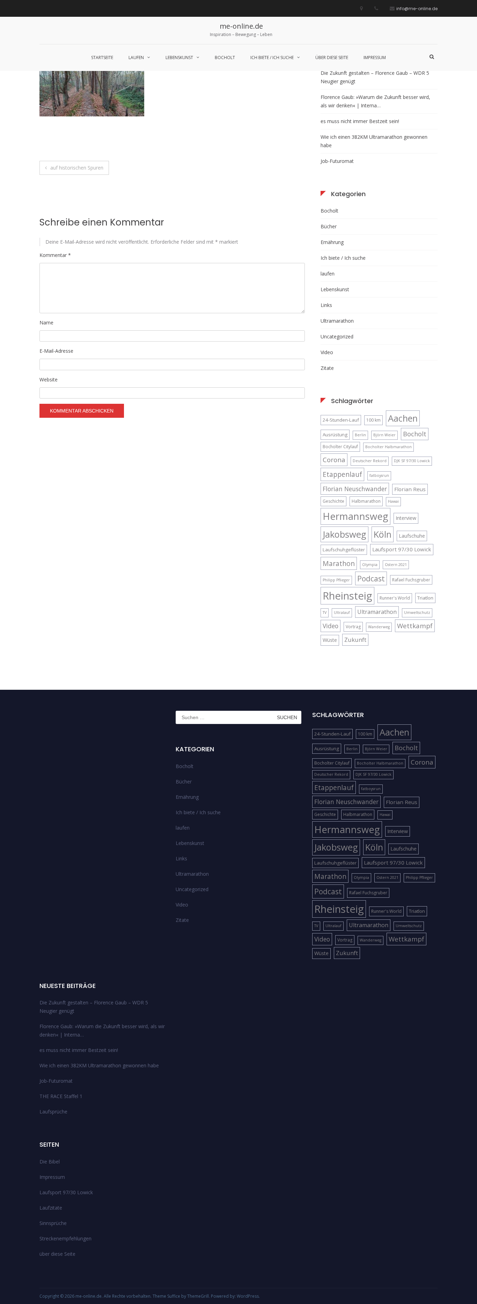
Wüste (330, 640)
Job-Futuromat (337, 161)
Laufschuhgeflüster (344, 549)
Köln (382, 534)
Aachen (403, 418)
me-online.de (241, 26)
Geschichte (333, 501)
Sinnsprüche (53, 1223)
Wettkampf (415, 625)
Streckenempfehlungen (65, 1238)
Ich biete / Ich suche (272, 57)
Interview (406, 518)
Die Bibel (49, 1161)
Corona (334, 459)
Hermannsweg (355, 516)
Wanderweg (379, 626)
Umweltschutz (417, 612)
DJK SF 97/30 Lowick (412, 460)
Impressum (375, 57)
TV (324, 612)
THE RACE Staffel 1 (60, 1096)
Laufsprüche (53, 1111)
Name (46, 322)
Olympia (369, 564)
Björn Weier (384, 434)
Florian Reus (410, 489)
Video (327, 352)
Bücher (329, 226)
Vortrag (353, 627)
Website (48, 379)
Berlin (360, 434)
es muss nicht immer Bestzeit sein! (360, 121)
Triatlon (425, 598)
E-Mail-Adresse (56, 351)
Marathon (339, 563)
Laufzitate (50, 1207)
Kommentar (55, 255)
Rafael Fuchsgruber (411, 580)
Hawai (393, 501)
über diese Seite (331, 57)
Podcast (371, 578)
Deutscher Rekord (370, 460)
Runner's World (395, 598)
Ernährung (332, 242)
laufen (136, 57)
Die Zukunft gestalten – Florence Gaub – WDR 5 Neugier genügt (375, 77)
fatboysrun (379, 475)
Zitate (327, 368)
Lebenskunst (179, 57)
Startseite (102, 57)
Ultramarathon (337, 320)
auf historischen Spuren (76, 167)
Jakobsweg (344, 534)
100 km (373, 420)
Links (326, 305)
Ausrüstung (335, 434)
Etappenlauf (342, 474)
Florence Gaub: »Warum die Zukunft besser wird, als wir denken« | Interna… (375, 101)
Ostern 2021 (396, 564)
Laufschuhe (412, 535)
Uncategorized (337, 336)
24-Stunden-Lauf (341, 420)
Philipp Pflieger (336, 580)
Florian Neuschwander (355, 489)
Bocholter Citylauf (340, 447)
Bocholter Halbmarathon (388, 446)
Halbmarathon (366, 501)
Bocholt (225, 57)
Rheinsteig (347, 596)
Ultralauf (342, 612)
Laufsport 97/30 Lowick (401, 549)
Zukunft (355, 640)
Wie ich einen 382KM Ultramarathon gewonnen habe (374, 141)
